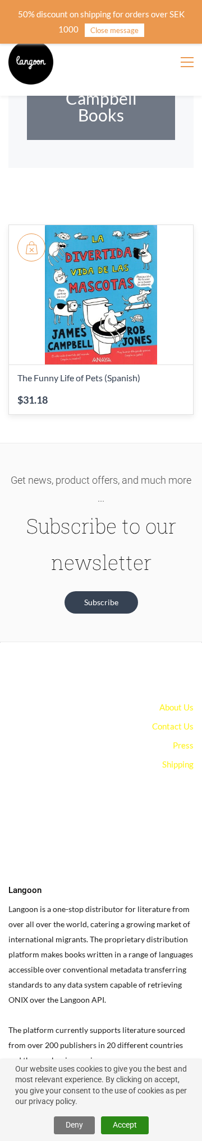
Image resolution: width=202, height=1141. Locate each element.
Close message (114, 30)
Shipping (178, 764)
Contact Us (173, 726)
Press (183, 745)
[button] (101, 602)
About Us (176, 707)
